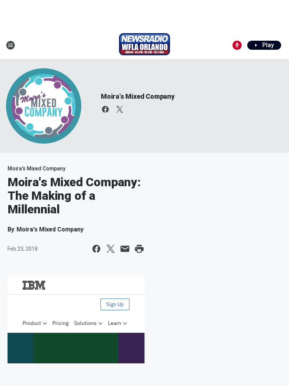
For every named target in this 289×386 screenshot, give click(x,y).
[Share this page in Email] (125, 249)
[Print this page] (139, 249)
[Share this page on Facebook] (96, 249)
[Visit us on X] (119, 109)
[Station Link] (144, 45)
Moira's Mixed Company (138, 96)
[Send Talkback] (237, 45)
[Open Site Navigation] (10, 45)
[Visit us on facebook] (105, 109)
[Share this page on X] (110, 249)
